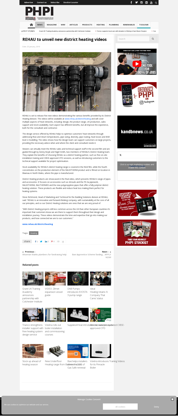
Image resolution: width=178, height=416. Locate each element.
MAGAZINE (52, 24)
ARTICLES (74, 24)
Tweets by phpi (137, 166)
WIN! (63, 24)
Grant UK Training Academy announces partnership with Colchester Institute (59, 31)
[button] (172, 399)
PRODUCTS (87, 24)
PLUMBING (114, 24)
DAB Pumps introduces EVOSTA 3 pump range (77, 292)
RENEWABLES (129, 24)
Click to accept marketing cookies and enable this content (137, 166)
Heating (33, 233)
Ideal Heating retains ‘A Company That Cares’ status (99, 293)
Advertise (28, 2)
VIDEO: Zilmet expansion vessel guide (54, 292)
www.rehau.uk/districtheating (78, 118)
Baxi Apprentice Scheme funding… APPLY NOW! (91, 254)
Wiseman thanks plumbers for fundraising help (44, 253)
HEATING (101, 24)
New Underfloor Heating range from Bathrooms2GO (63, 363)
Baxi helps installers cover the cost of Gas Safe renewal (77, 364)
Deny (156, 406)
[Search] (153, 38)
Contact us (42, 2)
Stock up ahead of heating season (31, 363)
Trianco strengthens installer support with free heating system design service (32, 329)
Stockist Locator (70, 2)
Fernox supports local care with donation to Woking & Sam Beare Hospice (116, 31)
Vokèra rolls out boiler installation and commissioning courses (55, 329)
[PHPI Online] (39, 13)
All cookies (120, 406)
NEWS (40, 24)
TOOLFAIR (143, 24)
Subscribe (55, 2)
